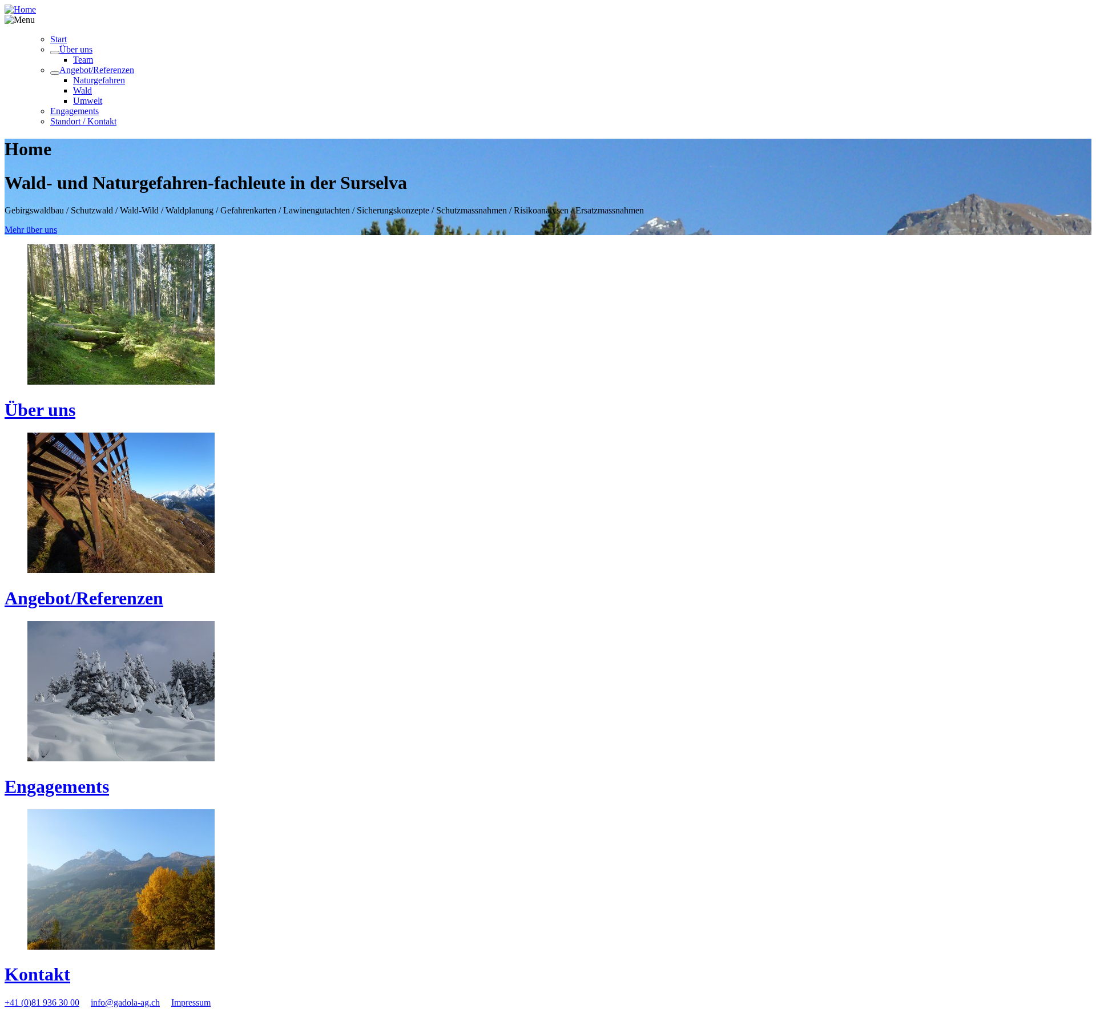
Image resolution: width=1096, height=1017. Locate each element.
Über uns (75, 49)
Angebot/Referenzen (96, 70)
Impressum (191, 1002)
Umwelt (87, 101)
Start (58, 39)
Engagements (74, 111)
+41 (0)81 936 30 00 (42, 1002)
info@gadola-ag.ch (125, 1002)
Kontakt (37, 974)
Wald (82, 90)
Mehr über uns (31, 230)
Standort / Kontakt (83, 121)
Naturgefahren (99, 80)
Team (83, 59)
